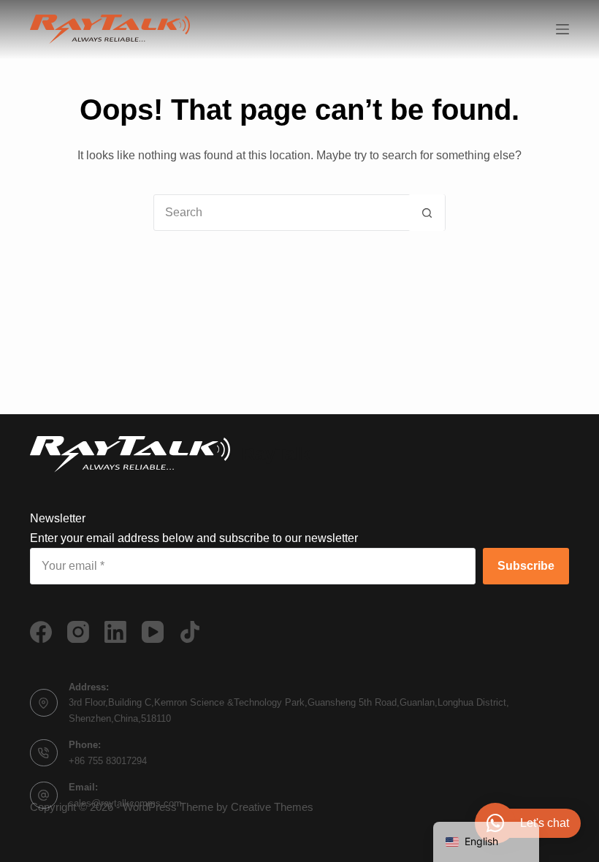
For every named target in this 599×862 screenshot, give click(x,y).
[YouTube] (153, 632)
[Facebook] (41, 632)
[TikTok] (190, 632)
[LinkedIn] (115, 632)
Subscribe (525, 566)
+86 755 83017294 (108, 760)
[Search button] (426, 212)
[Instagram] (78, 632)
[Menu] (562, 29)
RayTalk (276, 453)
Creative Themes (272, 807)
